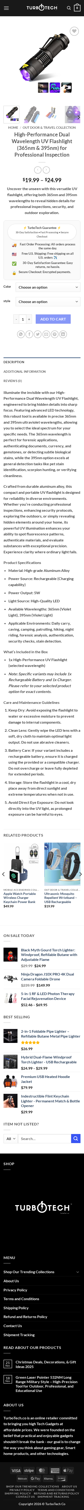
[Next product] (37, 170)
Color (7, 286)
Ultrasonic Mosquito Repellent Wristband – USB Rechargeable (60, 898)
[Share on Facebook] (29, 334)
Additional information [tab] (25, 371)
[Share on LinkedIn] (63, 334)
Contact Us (13, 1325)
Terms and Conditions (21, 1298)
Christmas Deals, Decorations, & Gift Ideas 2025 (46, 1364)
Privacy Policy (15, 1290)
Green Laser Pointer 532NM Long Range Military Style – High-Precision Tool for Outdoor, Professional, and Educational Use (46, 1384)
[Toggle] (77, 1272)
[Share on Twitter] (38, 334)
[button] (6, 8)
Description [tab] (14, 362)
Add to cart (53, 319)
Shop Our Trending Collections (29, 1271)
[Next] (73, 64)
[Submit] (75, 1138)
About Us (11, 1281)
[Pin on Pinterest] (55, 334)
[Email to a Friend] (46, 334)
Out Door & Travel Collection (49, 127)
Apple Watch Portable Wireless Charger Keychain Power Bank (20, 898)
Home (13, 127)
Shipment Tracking (19, 1334)
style (7, 301)
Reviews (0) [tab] (13, 381)
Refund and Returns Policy (25, 1316)
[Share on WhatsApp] (21, 334)
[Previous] (11, 64)
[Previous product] (46, 170)
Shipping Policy (16, 1308)
